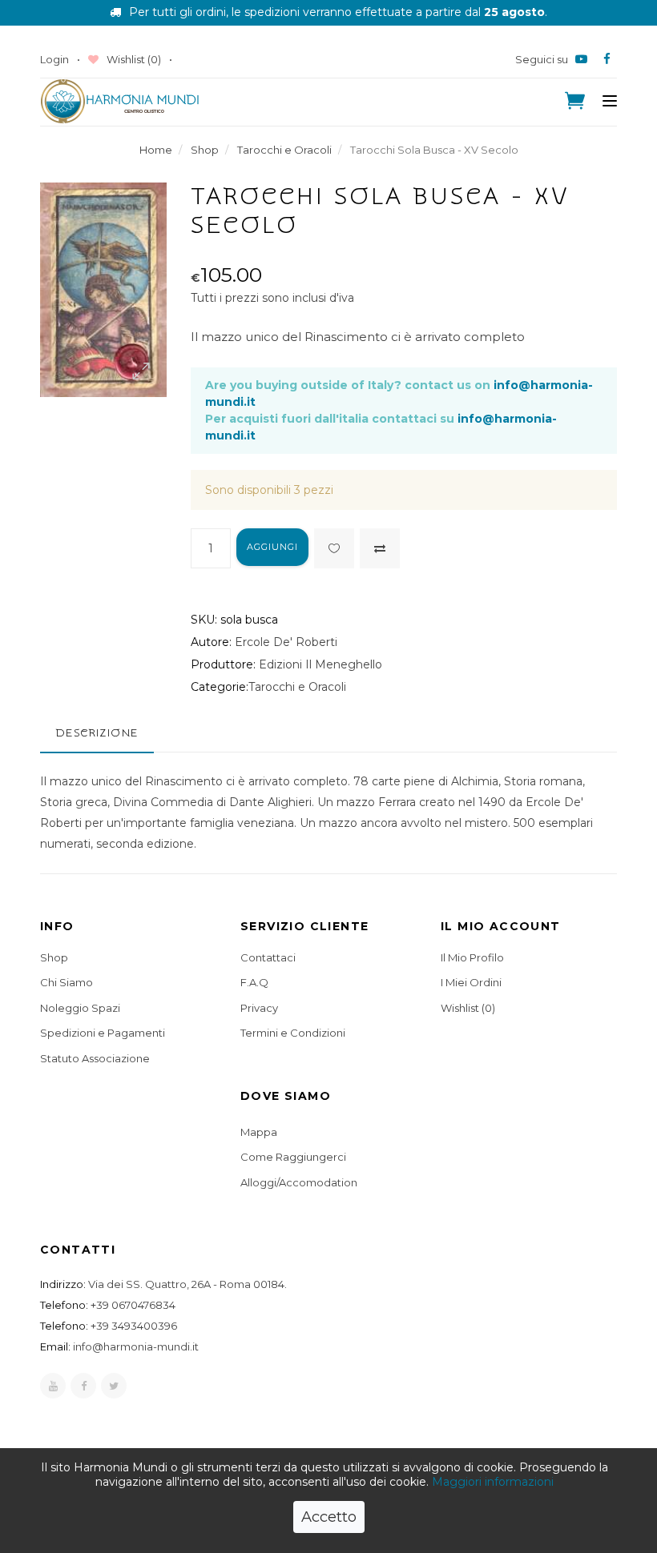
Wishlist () (132, 59)
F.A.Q (254, 982)
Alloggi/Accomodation (298, 1182)
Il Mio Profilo (472, 957)
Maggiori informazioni (493, 1482)
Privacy (259, 1007)
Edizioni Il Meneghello (320, 664)
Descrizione (97, 733)
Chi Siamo (66, 982)
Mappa (258, 1132)
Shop (205, 149)
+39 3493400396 (134, 1325)
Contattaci (268, 957)
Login (54, 59)
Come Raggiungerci (293, 1156)
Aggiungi (273, 546)
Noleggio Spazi (80, 1007)
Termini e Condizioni (292, 1032)
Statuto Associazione (95, 1058)
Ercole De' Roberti (286, 642)
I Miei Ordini (471, 982)
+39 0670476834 (133, 1304)
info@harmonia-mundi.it (136, 1346)
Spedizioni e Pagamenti (102, 1032)
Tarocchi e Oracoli (284, 149)
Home (155, 149)
